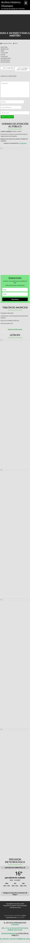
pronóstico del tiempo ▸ (15, 893)
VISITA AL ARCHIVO (7, 323)
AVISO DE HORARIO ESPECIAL (10, 320)
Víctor (16, 43)
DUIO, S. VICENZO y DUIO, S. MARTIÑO (23, 68)
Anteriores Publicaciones (15, 329)
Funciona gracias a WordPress (12, 915)
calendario (23, 143)
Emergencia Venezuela (7, 313)
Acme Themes (20, 917)
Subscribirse (15, 299)
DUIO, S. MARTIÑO (8, 68)
